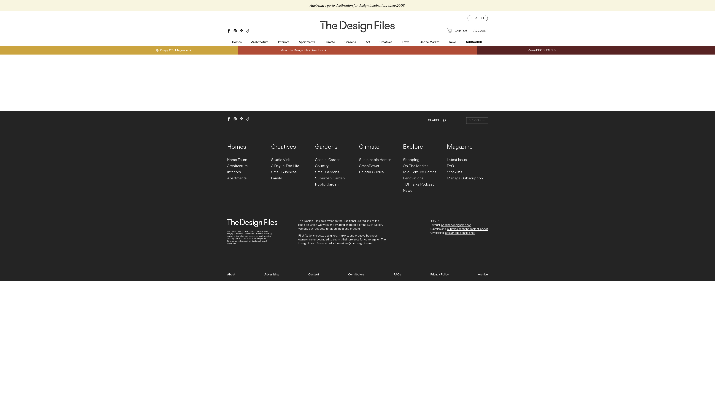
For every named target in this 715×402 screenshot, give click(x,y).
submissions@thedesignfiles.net (353, 243)
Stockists (454, 172)
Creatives (385, 42)
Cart (461, 31)
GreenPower (369, 166)
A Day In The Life (285, 166)
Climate (330, 42)
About (231, 275)
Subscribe (474, 42)
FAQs (397, 275)
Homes (237, 42)
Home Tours (237, 160)
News (453, 42)
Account (481, 31)
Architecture (259, 42)
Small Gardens (327, 172)
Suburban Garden (330, 178)
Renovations (413, 178)
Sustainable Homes (375, 160)
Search (477, 18)
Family (276, 178)
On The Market (415, 166)
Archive (483, 275)
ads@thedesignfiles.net (460, 233)
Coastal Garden (328, 160)
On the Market (429, 42)
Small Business (284, 172)
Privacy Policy (439, 275)
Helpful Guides (371, 172)
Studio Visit (280, 160)
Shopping (411, 160)
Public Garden (327, 184)
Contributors (356, 275)
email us (254, 233)
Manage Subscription (465, 178)
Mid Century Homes (419, 172)
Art (368, 42)
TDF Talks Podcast (418, 184)
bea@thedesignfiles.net (456, 225)
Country (322, 166)
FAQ (450, 166)
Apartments (307, 42)
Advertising (271, 275)
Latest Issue (457, 160)
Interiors (283, 42)
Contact (313, 275)
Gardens (350, 42)
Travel (406, 42)
